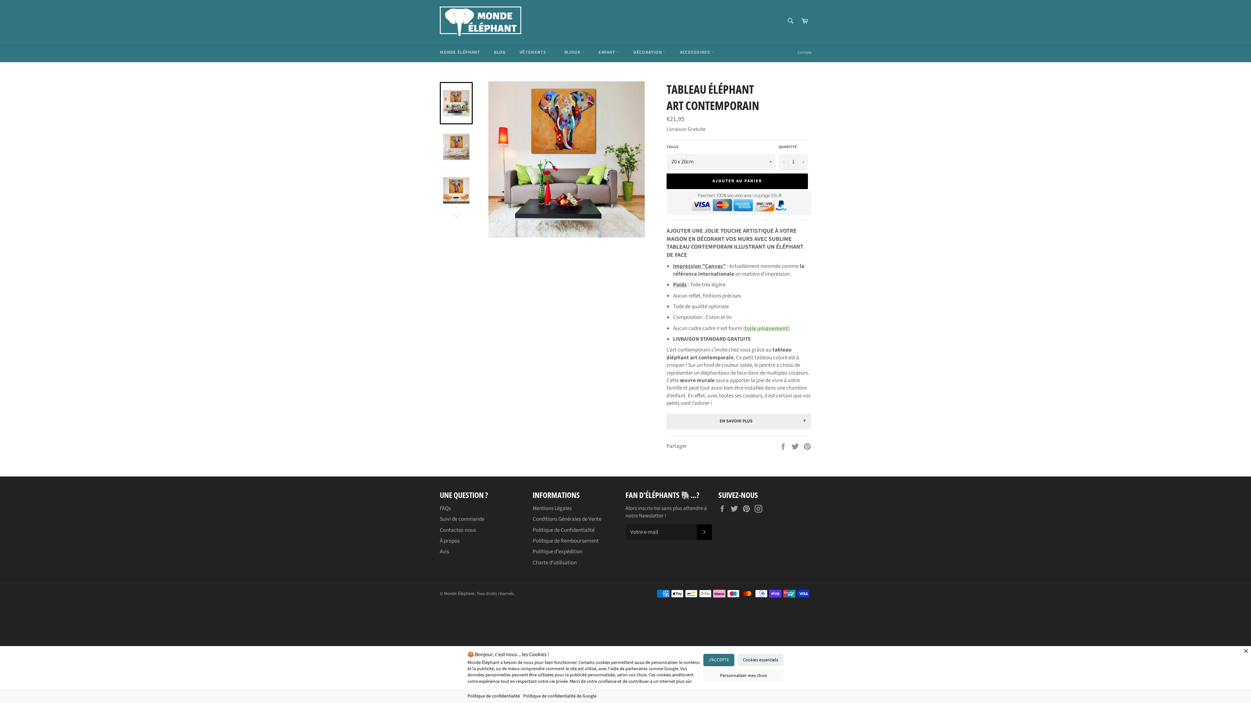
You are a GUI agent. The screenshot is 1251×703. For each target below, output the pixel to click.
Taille (673, 147)
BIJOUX (573, 52)
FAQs (445, 508)
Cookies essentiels (760, 660)
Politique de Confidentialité (564, 530)
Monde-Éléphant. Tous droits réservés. (479, 593)
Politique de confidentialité (493, 696)
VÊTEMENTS (533, 52)
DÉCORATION (648, 52)
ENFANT (607, 52)
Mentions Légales (552, 508)
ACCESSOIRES (695, 52)
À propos (450, 541)
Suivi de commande (462, 519)
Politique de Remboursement (566, 541)
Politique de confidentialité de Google (560, 696)
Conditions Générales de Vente (567, 519)
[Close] (1246, 651)
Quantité (788, 147)
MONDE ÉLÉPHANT (460, 52)
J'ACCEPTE (719, 660)
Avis (444, 552)
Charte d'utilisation (555, 563)
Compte (804, 52)
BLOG (499, 52)
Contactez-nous (458, 530)
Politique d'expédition (557, 552)
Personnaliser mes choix (743, 675)
